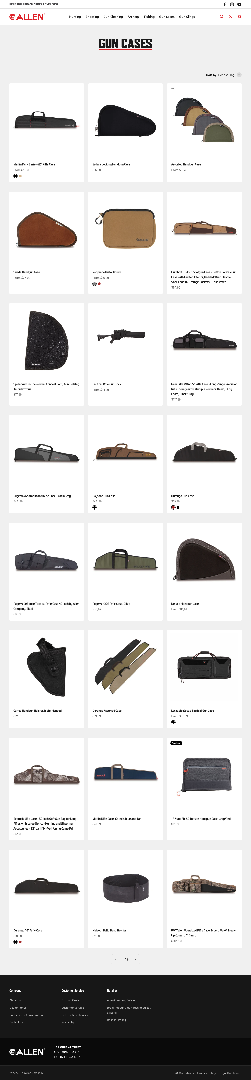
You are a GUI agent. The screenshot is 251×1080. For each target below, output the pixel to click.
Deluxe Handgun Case (185, 603)
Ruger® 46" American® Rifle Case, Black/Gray (42, 495)
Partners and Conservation (26, 1015)
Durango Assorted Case (107, 710)
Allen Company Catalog (121, 1000)
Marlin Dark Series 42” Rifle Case (34, 164)
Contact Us (16, 1022)
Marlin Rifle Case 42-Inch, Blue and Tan (116, 818)
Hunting (75, 17)
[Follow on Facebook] (224, 4)
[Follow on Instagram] (232, 4)
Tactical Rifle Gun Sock (106, 384)
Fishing (149, 17)
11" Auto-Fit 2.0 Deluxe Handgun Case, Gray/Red (201, 818)
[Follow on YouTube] (239, 4)
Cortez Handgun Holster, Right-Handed (37, 710)
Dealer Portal (17, 1007)
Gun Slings (187, 17)
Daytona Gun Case (103, 495)
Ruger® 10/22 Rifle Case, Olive (111, 603)
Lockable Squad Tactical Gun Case (192, 710)
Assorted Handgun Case (186, 164)
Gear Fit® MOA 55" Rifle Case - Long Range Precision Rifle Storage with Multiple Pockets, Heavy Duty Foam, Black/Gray (204, 389)
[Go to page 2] (135, 959)
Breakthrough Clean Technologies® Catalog (129, 1010)
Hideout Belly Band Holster (109, 930)
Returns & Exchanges (75, 1015)
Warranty (68, 1022)
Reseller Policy (116, 1020)
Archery (133, 17)
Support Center (71, 1000)
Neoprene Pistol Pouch (106, 272)
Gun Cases (167, 17)
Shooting (92, 17)
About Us (15, 1000)
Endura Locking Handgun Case (111, 164)
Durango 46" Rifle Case (27, 930)
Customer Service (73, 1007)
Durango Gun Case (182, 495)
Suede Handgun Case (26, 272)
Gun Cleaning (113, 17)
